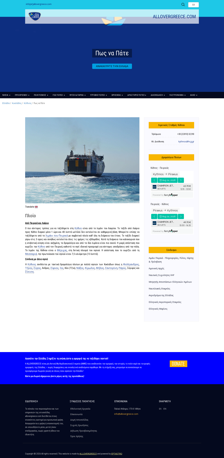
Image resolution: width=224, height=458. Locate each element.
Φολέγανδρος (131, 264)
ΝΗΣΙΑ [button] (5, 95)
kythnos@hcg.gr (186, 141)
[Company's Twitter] (183, 455)
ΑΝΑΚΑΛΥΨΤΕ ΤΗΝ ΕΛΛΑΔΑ (112, 66)
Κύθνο (78, 228)
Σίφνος (54, 268)
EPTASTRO (116, 453)
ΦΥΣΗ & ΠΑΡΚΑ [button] (76, 95)
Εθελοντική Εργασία (80, 408)
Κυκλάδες (16, 103)
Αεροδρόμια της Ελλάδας (161, 295)
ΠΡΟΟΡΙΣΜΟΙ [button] (21, 95)
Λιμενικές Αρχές (156, 268)
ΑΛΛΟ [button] (193, 95)
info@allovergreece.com (126, 413)
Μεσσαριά (31, 254)
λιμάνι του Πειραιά (57, 235)
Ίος (62, 268)
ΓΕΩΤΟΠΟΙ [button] (58, 95)
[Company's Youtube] (196, 455)
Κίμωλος (90, 268)
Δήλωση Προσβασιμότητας (83, 430)
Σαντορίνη (111, 268)
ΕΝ (164, 408)
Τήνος (28, 268)
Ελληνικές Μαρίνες (158, 308)
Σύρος (37, 268)
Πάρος (122, 268)
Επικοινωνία (76, 414)
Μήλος (100, 268)
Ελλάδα (6, 103)
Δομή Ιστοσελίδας (79, 419)
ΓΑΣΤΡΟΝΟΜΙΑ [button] (176, 95)
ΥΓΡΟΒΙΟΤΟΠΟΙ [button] (97, 95)
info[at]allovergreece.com (39, 4)
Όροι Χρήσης (76, 436)
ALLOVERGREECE (88, 453)
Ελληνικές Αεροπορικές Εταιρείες (165, 302)
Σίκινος (29, 271)
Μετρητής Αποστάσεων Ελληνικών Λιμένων (170, 281)
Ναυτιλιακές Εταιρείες (159, 288)
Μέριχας (62, 250)
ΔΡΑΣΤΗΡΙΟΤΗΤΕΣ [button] (136, 95)
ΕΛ (160, 408)
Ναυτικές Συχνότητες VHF (161, 275)
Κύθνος (27, 103)
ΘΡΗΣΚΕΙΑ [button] (116, 95)
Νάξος (80, 268)
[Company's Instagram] (189, 455)
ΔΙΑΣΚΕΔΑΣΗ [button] (157, 95)
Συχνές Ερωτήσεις (79, 425)
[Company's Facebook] (176, 455)
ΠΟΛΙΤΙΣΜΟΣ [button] (40, 95)
